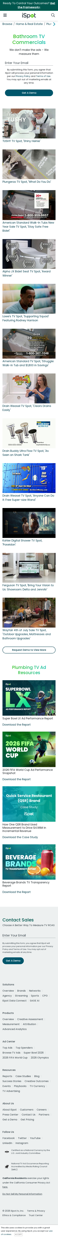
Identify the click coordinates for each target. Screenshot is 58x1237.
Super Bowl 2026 (34, 1052)
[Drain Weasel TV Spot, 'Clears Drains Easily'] (29, 388)
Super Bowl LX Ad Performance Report (27, 718)
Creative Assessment (30, 1019)
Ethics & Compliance (14, 1215)
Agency (7, 995)
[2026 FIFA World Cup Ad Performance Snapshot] (29, 749)
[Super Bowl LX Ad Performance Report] (29, 698)
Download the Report (16, 724)
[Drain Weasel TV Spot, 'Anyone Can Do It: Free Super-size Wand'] (29, 478)
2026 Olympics (40, 1057)
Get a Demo (9, 1119)
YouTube (35, 1138)
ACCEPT (18, 1234)
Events (6, 1086)
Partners (44, 1114)
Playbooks (20, 1086)
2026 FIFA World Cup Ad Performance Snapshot (27, 771)
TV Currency (37, 1086)
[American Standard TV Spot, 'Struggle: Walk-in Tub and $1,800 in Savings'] (29, 343)
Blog (36, 1076)
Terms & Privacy (36, 1210)
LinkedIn (7, 1143)
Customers (26, 1109)
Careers (42, 1109)
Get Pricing (27, 1119)
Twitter (22, 1138)
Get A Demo (29, 93)
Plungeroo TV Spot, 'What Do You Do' (26, 182)
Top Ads (7, 1047)
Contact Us (28, 1114)
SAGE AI (34, 1000)
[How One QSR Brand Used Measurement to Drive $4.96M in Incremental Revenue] (29, 804)
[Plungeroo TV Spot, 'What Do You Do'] (29, 164)
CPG (45, 995)
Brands (21, 991)
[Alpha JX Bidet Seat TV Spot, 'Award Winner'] (29, 254)
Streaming (21, 995)
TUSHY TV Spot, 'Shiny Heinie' (21, 141)
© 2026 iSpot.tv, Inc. (13, 1210)
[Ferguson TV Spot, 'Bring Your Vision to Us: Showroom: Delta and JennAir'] (29, 567)
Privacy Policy (23, 76)
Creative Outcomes (37, 1081)
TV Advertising (11, 1091)
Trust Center (36, 1215)
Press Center (10, 1114)
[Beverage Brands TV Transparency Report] (29, 862)
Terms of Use (43, 76)
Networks (35, 991)
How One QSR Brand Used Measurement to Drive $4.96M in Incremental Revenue (24, 828)
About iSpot (9, 1109)
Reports (7, 1076)
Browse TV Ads (11, 1052)
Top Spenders (24, 1047)
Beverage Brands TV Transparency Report (25, 884)
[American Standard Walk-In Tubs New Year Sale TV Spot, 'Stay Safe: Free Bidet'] (29, 205)
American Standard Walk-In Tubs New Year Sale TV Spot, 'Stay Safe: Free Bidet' (28, 227)
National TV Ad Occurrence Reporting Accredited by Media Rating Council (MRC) (30, 1166)
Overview (8, 991)
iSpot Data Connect (14, 1000)
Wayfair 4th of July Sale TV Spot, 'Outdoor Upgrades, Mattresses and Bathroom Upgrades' (26, 634)
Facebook (8, 1138)
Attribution (29, 1024)
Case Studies (23, 1076)
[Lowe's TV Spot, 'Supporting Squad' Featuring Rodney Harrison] (29, 298)
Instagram (21, 1143)
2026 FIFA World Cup (15, 1057)
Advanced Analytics (14, 1029)
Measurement (11, 1024)
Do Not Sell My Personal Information (22, 1194)
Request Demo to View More (29, 650)
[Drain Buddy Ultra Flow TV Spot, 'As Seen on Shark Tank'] (29, 433)
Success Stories (11, 1081)
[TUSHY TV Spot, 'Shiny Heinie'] (29, 123)
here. (5, 1187)
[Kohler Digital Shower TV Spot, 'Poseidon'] (29, 523)
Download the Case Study (20, 837)
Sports (35, 995)
